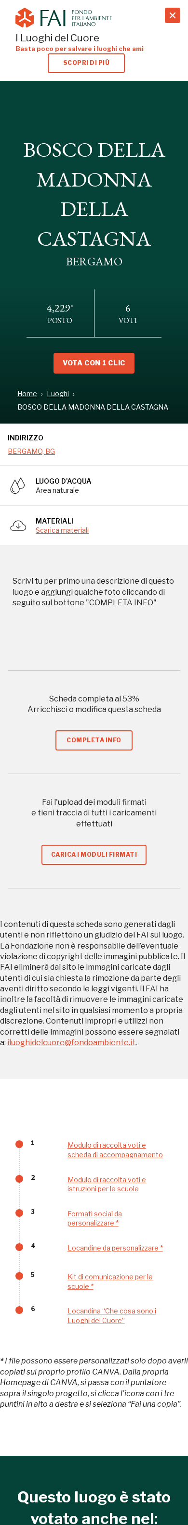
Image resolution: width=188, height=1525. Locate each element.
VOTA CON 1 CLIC (94, 363)
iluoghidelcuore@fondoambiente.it (71, 1042)
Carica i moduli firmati (94, 854)
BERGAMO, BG (31, 451)
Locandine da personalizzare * (115, 1248)
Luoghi (58, 393)
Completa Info (94, 740)
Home (27, 393)
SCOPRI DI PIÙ (86, 62)
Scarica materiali (62, 530)
